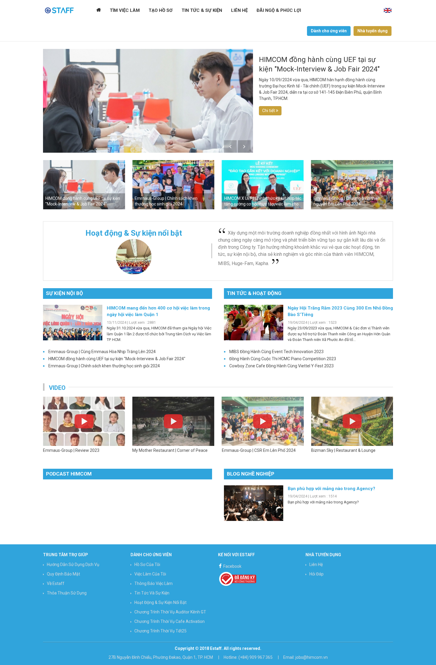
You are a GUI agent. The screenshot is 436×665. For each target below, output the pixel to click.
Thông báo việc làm (153, 583)
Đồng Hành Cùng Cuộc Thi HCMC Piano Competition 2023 (282, 358)
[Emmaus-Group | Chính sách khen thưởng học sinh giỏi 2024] (84, 184)
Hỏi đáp (316, 574)
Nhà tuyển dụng (372, 30)
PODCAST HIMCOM (69, 474)
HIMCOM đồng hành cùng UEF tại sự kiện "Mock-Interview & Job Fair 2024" (319, 64)
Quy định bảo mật (63, 574)
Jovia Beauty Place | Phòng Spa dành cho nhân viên (349, 453)
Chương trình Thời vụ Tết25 (160, 631)
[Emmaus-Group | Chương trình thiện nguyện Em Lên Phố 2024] (263, 184)
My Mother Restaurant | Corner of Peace (80, 450)
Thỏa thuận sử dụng (67, 593)
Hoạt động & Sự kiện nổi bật (160, 602)
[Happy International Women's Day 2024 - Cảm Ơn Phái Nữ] (352, 184)
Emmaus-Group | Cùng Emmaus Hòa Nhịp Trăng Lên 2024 (102, 351)
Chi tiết (269, 110)
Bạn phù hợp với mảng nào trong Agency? (331, 488)
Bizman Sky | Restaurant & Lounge (254, 450)
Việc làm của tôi (150, 574)
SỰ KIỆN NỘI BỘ (64, 293)
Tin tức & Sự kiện (202, 10)
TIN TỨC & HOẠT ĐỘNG (254, 293)
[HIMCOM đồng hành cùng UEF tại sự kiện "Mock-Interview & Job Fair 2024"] (148, 104)
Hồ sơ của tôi (147, 564)
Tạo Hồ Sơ (161, 10)
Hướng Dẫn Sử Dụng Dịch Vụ (73, 564)
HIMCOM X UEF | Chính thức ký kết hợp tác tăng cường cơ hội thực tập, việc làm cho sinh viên (173, 204)
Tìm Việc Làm (125, 10)
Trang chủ (98, 10)
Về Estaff (55, 583)
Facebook (231, 566)
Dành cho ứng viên (329, 30)
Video (57, 387)
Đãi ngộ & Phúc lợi (279, 10)
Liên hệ (239, 10)
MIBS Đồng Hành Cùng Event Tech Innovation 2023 (276, 351)
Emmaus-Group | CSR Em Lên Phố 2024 (169, 450)
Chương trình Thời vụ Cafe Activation (169, 621)
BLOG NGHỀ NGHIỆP (250, 474)
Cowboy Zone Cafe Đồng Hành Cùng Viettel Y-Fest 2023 (281, 365)
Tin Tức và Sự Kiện (151, 593)
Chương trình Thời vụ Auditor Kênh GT (170, 612)
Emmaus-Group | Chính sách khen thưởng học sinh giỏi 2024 (104, 365)
